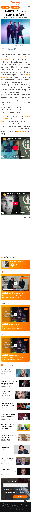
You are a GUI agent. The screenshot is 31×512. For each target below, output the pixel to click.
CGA (22, 504)
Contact (7, 504)
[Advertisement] (15, 175)
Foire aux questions (14, 504)
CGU (19, 504)
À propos (3, 504)
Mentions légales (27, 504)
